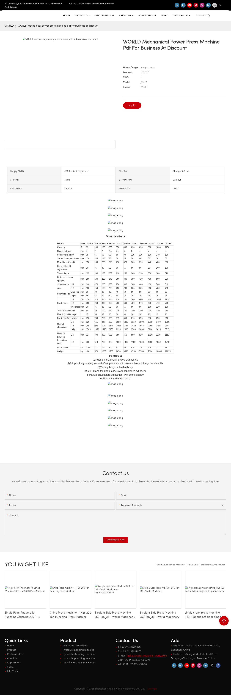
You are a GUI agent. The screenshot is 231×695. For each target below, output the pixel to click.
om (147, 656)
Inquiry (132, 105)
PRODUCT (193, 565)
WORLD (9, 26)
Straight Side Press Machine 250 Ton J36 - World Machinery (159, 615)
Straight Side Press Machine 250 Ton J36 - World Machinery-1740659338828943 (115, 615)
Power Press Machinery (213, 565)
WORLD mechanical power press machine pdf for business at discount (58, 26)
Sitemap (152, 689)
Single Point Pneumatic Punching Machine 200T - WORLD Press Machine (21, 615)
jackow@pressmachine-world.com (26, 4)
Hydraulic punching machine (170, 565)
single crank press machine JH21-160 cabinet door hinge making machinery (203, 615)
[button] (209, 15)
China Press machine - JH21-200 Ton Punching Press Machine (70, 615)
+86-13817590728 (57, 4)
